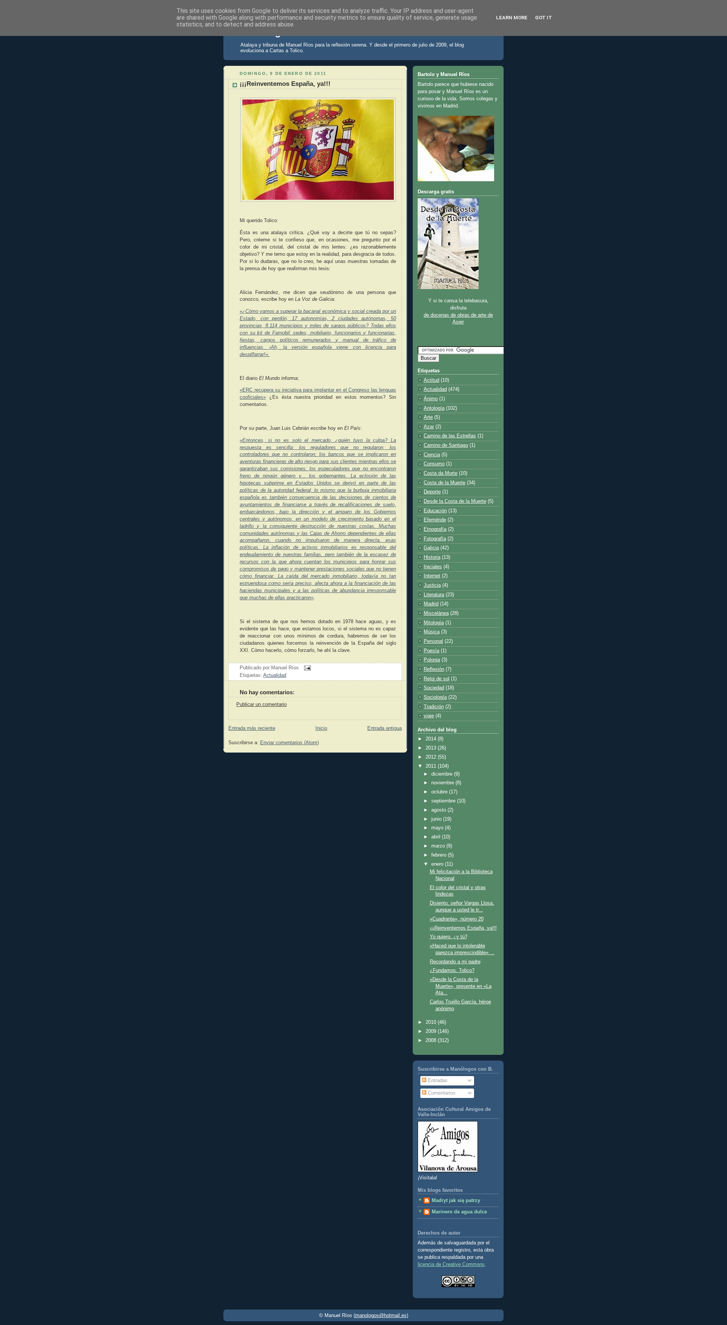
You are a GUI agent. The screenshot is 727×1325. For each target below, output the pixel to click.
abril (436, 837)
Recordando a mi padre (455, 961)
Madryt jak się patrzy (456, 1200)
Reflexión (434, 669)
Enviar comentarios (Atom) (289, 742)
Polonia (432, 659)
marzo (438, 846)
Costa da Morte (440, 473)
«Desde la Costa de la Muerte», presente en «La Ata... (460, 986)
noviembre (443, 782)
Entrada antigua (384, 728)
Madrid (431, 604)
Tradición (434, 706)
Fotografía (435, 538)
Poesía (431, 650)
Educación (435, 510)
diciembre (442, 774)
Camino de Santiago (446, 445)
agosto (439, 810)
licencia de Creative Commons (451, 1264)
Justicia (432, 585)
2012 (432, 757)
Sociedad (434, 687)
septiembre (444, 801)
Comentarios (441, 1093)
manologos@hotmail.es (381, 1315)
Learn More (511, 17)
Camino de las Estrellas (450, 436)
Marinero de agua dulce (459, 1212)
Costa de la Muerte (444, 482)
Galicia (431, 548)
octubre (440, 792)
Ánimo (431, 398)
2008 (432, 1040)
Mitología (434, 622)
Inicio (321, 728)
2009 (432, 1031)
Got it (543, 17)
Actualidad (274, 675)
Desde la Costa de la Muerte (455, 501)
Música (432, 632)
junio (437, 819)
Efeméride (435, 520)
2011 (432, 766)
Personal (433, 641)
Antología (434, 408)
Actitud (431, 380)
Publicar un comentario (261, 704)
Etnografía (435, 529)
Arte (428, 417)
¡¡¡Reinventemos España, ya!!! (285, 83)
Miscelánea (436, 613)
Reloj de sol (436, 678)
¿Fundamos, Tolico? (452, 970)
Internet (432, 576)
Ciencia (432, 454)
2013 (432, 748)
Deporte (432, 492)
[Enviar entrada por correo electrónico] (306, 667)
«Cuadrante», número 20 (457, 919)
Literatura (434, 594)
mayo (438, 827)
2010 (432, 1022)
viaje (429, 715)
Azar (429, 426)
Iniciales (433, 566)
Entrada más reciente (251, 728)
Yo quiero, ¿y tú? (448, 936)
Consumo (434, 464)
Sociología (435, 697)
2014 (432, 739)
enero (438, 864)
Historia (432, 557)
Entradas (437, 1080)
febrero (439, 855)
